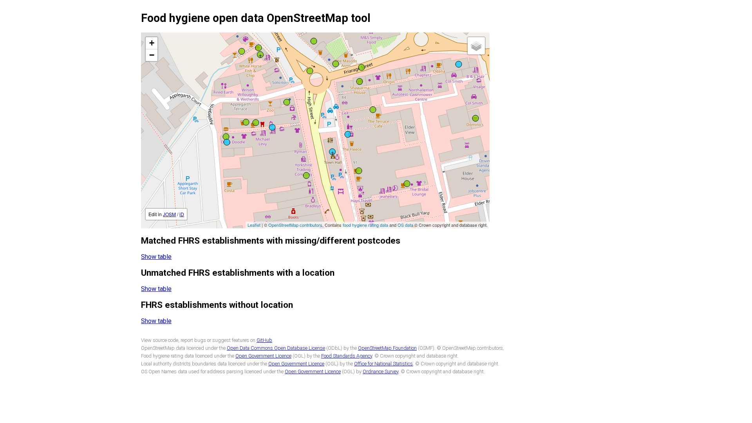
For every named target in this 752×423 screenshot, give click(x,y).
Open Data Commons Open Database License (276, 348)
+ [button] (151, 43)
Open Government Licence (263, 356)
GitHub (264, 340)
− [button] (151, 55)
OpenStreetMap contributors (295, 225)
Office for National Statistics (383, 364)
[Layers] (476, 45)
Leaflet (254, 225)
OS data (405, 225)
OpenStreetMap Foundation (387, 348)
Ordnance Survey (380, 371)
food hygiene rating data (365, 225)
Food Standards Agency (346, 356)
